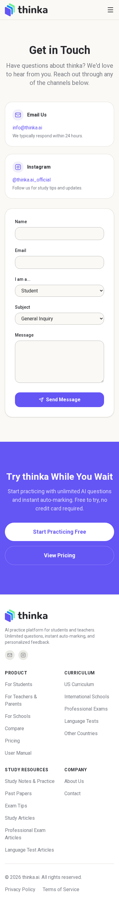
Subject (22, 307)
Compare (14, 728)
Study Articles (20, 818)
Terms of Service (61, 889)
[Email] (10, 655)
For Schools (18, 716)
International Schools (86, 697)
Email (20, 250)
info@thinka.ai (27, 128)
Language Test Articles (29, 850)
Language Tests (81, 721)
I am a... (23, 279)
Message (24, 335)
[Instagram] (23, 655)
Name (21, 221)
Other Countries (81, 733)
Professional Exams (86, 709)
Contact (72, 793)
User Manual (18, 753)
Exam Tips (16, 806)
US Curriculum (79, 684)
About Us (74, 781)
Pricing (12, 741)
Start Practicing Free (59, 531)
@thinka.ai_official (32, 180)
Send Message (63, 399)
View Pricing (59, 555)
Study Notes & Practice (30, 781)
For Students (18, 684)
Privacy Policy (20, 889)
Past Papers (18, 793)
